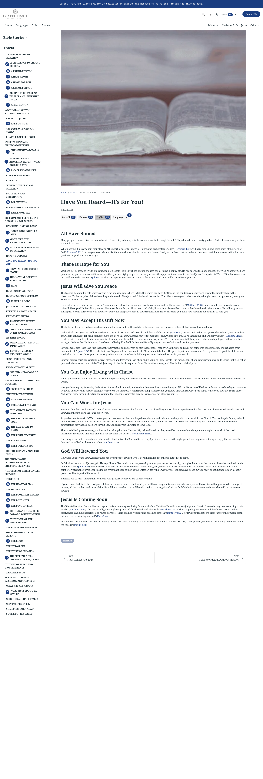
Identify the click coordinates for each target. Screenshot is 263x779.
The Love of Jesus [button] (21, 505)
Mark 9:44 (102, 516)
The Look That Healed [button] (24, 494)
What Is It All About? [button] (19, 585)
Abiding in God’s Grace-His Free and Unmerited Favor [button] (23, 96)
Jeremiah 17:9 (183, 248)
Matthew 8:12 (174, 512)
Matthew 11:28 (195, 305)
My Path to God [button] (15, 337)
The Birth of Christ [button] (22, 435)
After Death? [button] (18, 104)
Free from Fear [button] (19, 212)
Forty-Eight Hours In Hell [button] (22, 207)
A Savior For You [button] (20, 87)
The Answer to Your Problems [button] (22, 412)
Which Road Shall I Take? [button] (22, 598)
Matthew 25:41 (169, 509)
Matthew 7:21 (111, 442)
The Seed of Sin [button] (15, 546)
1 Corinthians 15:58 (140, 433)
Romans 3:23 (74, 252)
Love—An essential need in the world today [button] (24, 331)
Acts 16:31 (176, 332)
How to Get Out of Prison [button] (22, 295)
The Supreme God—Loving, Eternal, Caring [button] (23, 558)
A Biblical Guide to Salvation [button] (18, 56)
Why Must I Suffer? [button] (18, 603)
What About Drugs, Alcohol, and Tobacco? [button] (20, 579)
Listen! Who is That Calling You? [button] (21, 323)
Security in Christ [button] (21, 389)
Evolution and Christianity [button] (15, 195)
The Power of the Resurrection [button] (20, 521)
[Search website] (203, 14)
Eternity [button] (11, 180)
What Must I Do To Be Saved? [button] (22, 592)
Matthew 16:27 (77, 509)
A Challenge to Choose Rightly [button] (24, 64)
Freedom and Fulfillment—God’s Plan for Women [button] (22, 219)
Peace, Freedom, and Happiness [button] (19, 361)
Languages (22, 25)
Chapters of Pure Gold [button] (20, 137)
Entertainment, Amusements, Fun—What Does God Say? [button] (23, 162)
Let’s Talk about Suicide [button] (21, 311)
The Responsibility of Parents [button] (19, 534)
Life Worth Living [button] (17, 316)
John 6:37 (97, 277)
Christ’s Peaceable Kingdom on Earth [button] (17, 144)
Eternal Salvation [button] (18, 175)
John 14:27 (83, 466)
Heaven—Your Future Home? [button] (23, 270)
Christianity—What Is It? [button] (23, 152)
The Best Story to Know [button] (20, 428)
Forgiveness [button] (18, 202)
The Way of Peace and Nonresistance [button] (19, 566)
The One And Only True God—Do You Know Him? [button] (23, 512)
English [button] (102, 217)
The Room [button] (16, 540)
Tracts (73, 192)
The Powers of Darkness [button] (21, 527)
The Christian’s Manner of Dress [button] (22, 453)
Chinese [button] (85, 217)
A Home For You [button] (20, 82)
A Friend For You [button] (20, 71)
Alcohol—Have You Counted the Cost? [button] (17, 112)
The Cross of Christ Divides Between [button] (22, 472)
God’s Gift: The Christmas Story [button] (19, 241)
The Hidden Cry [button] (15, 489)
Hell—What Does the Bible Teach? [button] (22, 279)
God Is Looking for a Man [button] (22, 233)
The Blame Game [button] (16, 440)
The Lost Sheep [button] (19, 500)
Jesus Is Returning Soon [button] (21, 306)
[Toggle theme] (210, 14)
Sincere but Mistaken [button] (19, 394)
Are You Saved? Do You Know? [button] (20, 130)
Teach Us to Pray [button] (20, 399)
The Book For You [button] (21, 445)
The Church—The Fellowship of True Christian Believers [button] (17, 462)
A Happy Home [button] (18, 76)
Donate (46, 25)
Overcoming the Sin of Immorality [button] (23, 344)
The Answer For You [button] (23, 405)
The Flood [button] (12, 479)
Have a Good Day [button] (16, 255)
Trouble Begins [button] (15, 572)
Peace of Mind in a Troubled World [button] (20, 352)
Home (8, 25)
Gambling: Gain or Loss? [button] (21, 226)
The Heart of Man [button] (21, 484)
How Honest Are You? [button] (20, 290)
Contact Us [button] (251, 14)
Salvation (213, 25)
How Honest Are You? (80, 559)
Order (35, 25)
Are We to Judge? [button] (16, 118)
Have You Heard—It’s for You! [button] (21, 262)
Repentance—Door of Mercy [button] (23, 374)
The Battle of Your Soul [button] (21, 420)
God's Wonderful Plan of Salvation (219, 559)
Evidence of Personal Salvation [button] (19, 187)
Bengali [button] (68, 217)
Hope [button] (13, 285)
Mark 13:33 (80, 524)
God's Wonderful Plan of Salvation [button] (23, 249)
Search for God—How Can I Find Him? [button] (22, 382)
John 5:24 (83, 351)
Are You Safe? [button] (18, 123)
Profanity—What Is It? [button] (20, 367)
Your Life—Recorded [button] (19, 613)
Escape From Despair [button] (23, 170)
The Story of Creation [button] (20, 551)
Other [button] (253, 25)
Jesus (244, 25)
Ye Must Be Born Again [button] (20, 608)
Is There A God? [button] (19, 301)
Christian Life (230, 25)
